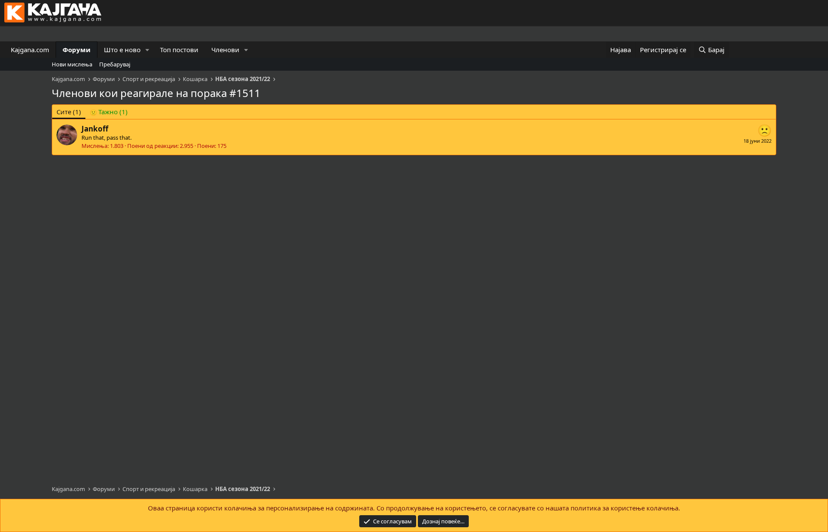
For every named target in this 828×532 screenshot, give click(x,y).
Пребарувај (114, 64)
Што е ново (122, 49)
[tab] (108, 112)
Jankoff (95, 129)
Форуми (77, 49)
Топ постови (179, 49)
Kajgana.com (30, 49)
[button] (147, 50)
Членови (225, 49)
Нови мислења (72, 64)
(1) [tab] (68, 111)
